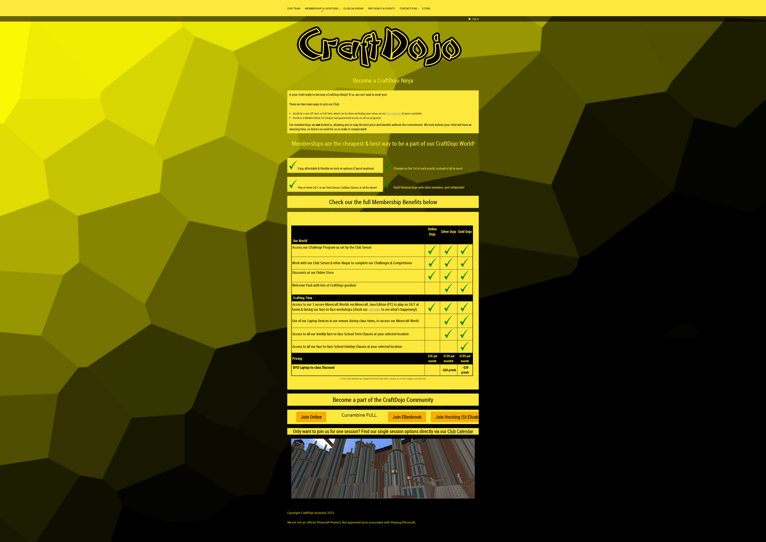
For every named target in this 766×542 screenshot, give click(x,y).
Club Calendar (393, 113)
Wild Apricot (444, 534)
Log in (475, 19)
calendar (374, 309)
